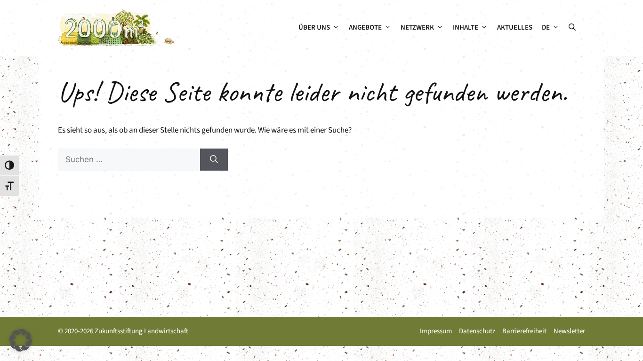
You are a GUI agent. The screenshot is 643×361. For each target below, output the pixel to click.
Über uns (314, 27)
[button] (572, 28)
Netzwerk (417, 27)
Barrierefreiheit (524, 331)
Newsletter (569, 331)
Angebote (365, 27)
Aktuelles (514, 27)
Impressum (436, 331)
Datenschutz (477, 331)
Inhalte (465, 27)
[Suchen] (214, 160)
